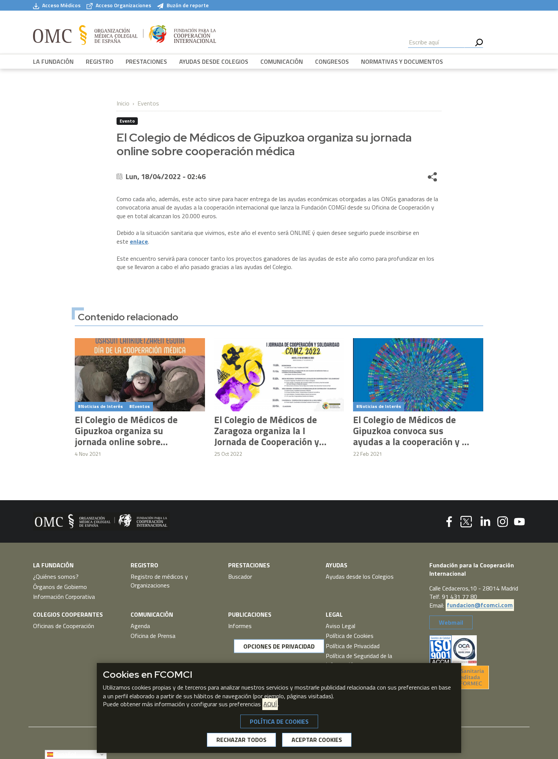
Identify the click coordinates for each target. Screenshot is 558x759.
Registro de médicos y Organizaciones (159, 580)
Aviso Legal (340, 625)
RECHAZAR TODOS (241, 740)
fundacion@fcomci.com (480, 605)
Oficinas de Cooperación (63, 625)
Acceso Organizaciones (123, 5)
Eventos (148, 103)
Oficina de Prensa (153, 635)
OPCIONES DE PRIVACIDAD (279, 646)
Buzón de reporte (188, 5)
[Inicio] (124, 35)
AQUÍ (270, 704)
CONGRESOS (332, 61)
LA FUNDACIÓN (53, 61)
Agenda (140, 625)
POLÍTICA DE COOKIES (279, 721)
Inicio (123, 103)
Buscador (240, 576)
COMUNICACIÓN (281, 61)
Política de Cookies (350, 635)
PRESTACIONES (146, 61)
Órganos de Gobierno (60, 586)
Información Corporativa (64, 596)
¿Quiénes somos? (56, 576)
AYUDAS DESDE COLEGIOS (213, 61)
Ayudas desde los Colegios (360, 576)
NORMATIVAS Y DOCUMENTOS (402, 61)
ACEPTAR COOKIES (317, 740)
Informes (240, 625)
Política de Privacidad (353, 645)
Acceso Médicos (61, 5)
